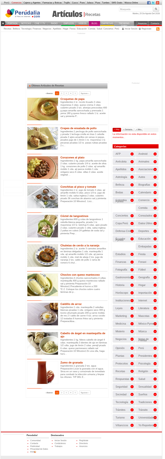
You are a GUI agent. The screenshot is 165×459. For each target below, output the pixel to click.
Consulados (145, 215)
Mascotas (143, 316)
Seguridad (121, 386)
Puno (82, 2)
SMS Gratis (117, 2)
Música (142, 331)
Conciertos (108, 29)
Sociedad (121, 394)
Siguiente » (85, 93)
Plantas (120, 355)
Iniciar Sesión (130, 29)
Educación (82, 29)
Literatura (143, 308)
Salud (99, 29)
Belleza (16, 29)
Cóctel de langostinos (74, 216)
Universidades (146, 417)
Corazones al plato (72, 157)
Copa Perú (122, 223)
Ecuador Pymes (120, 239)
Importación (145, 292)
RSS (158, 29)
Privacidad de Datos (39, 449)
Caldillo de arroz (71, 304)
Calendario (144, 192)
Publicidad (35, 446)
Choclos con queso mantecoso (80, 274)
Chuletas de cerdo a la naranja (79, 245)
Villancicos (122, 425)
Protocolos (122, 363)
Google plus (157, 3)
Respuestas (122, 379)
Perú (117, 29)
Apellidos (57, 29)
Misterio (120, 331)
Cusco (75, 2)
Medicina (121, 323)
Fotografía (121, 269)
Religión (143, 371)
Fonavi (142, 262)
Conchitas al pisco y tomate (78, 186)
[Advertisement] (81, 57)
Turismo (120, 417)
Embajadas (144, 246)
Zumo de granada (71, 362)
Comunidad (35, 440)
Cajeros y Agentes (32, 2)
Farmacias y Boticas (52, 2)
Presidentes (145, 355)
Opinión (120, 348)
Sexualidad (144, 386)
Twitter (153, 3)
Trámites (120, 410)
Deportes (143, 231)
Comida (91, 29)
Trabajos (58, 446)
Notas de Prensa (143, 340)
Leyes (119, 308)
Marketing (121, 316)
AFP (118, 153)
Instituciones (123, 300)
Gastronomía (123, 277)
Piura (97, 2)
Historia (120, 285)
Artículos (67, 14)
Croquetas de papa (72, 99)
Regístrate (146, 29)
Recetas (92, 14)
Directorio (83, 443)
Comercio (144, 200)
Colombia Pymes (121, 201)
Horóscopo (122, 292)
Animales (143, 161)
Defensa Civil (123, 231)
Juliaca (90, 2)
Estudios (121, 254)
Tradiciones (145, 402)
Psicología (144, 363)
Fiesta (72, 29)
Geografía (144, 277)
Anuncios (83, 446)
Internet (142, 300)
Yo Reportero (146, 425)
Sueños (142, 394)
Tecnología (26, 29)
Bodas (119, 192)
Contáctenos (60, 443)
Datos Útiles (145, 223)
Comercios (17, 2)
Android (142, 153)
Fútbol (142, 269)
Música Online (131, 2)
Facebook (149, 3)
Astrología (121, 177)
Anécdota (121, 161)
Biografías (144, 184)
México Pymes (146, 323)
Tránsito (143, 410)
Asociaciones (146, 169)
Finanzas (37, 29)
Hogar (65, 29)
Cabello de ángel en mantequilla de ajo (82, 335)
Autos (141, 177)
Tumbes (106, 2)
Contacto (34, 443)
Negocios (47, 29)
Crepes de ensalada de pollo (78, 128)
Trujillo (67, 2)
